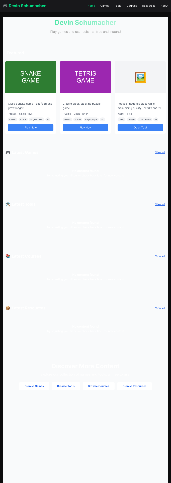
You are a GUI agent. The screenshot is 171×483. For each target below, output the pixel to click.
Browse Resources (134, 386)
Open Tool (140, 127)
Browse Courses (98, 386)
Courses (132, 5)
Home (91, 5)
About (164, 5)
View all (160, 152)
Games (104, 5)
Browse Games (34, 386)
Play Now (31, 127)
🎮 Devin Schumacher (24, 5)
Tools (117, 5)
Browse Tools (66, 386)
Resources (148, 5)
